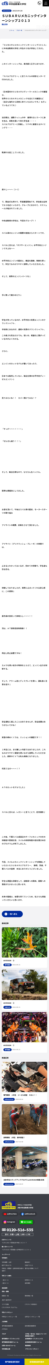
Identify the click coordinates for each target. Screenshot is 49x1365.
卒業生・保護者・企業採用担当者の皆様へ (13, 1269)
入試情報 (4, 1321)
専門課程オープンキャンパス (10, 1339)
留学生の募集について (32, 1268)
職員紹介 (27, 1262)
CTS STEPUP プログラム (9, 1307)
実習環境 (4, 1288)
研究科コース (29, 1280)
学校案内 (4, 1258)
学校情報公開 (6, 1349)
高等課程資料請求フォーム (33, 1342)
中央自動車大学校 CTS (14, 3)
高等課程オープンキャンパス (34, 1339)
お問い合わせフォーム (8, 1345)
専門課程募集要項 (7, 1326)
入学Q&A (5, 1329)
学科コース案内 (6, 1276)
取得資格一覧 (29, 1296)
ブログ (4, 1334)
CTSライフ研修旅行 (31, 1304)
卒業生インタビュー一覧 (9, 1317)
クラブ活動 (5, 1304)
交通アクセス (29, 1265)
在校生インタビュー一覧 (32, 1317)
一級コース (5, 1280)
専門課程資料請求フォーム (10, 1342)
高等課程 (27, 1283)
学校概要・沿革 (6, 1262)
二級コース (5, 1283)
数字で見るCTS (6, 1265)
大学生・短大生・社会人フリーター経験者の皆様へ (36, 1335)
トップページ (6, 1254)
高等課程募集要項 (30, 1326)
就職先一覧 (5, 1296)
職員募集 (28, 1345)
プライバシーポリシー (32, 1349)
